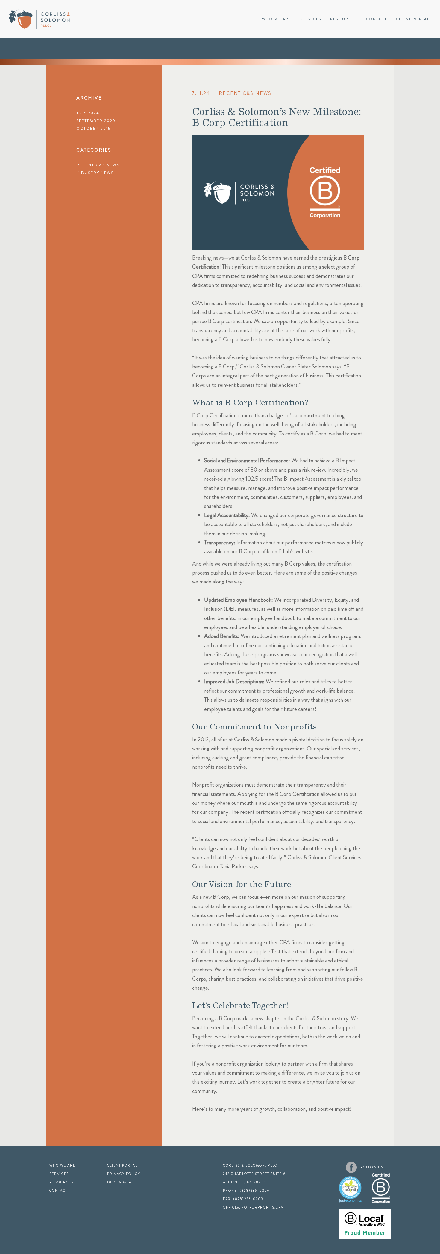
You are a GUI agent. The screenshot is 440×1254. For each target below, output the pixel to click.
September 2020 (96, 121)
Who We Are (276, 19)
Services (310, 19)
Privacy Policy (123, 1173)
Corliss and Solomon (39, 19)
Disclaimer (119, 1182)
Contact (376, 19)
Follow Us (372, 1167)
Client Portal (413, 19)
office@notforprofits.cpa (253, 1207)
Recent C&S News (97, 165)
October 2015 (93, 128)
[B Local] (365, 1221)
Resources (343, 19)
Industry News (95, 173)
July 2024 (87, 113)
